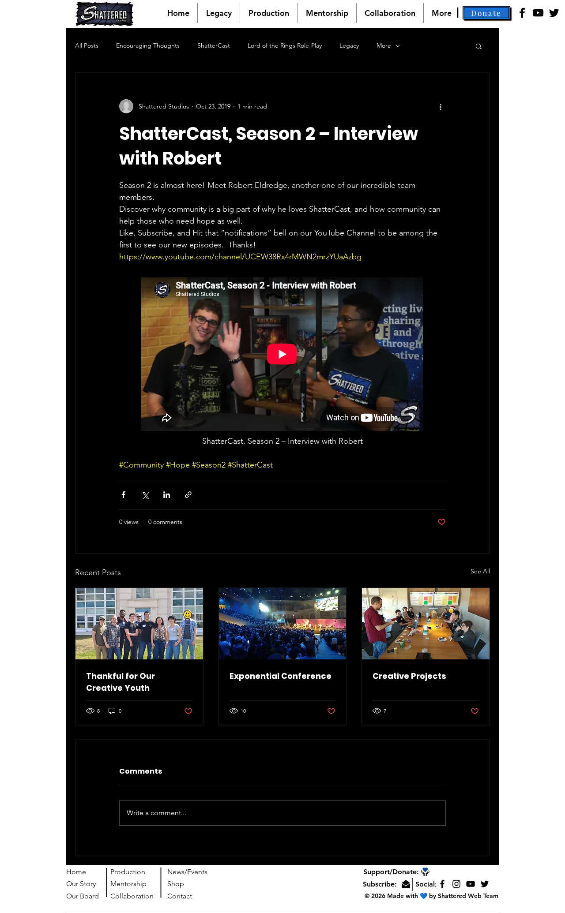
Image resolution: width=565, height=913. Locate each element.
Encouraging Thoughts (148, 45)
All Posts (86, 45)
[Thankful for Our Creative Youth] (139, 623)
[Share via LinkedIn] (166, 494)
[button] (486, 12)
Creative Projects (409, 675)
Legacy (349, 45)
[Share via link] (188, 494)
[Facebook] (522, 12)
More (384, 45)
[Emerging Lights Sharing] (426, 623)
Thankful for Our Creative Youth (120, 681)
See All (480, 571)
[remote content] (282, 355)
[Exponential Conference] (283, 623)
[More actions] (440, 106)
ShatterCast (213, 45)
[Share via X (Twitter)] (145, 494)
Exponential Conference (280, 675)
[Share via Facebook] (123, 494)
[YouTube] (538, 12)
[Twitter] (554, 12)
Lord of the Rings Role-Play (285, 45)
